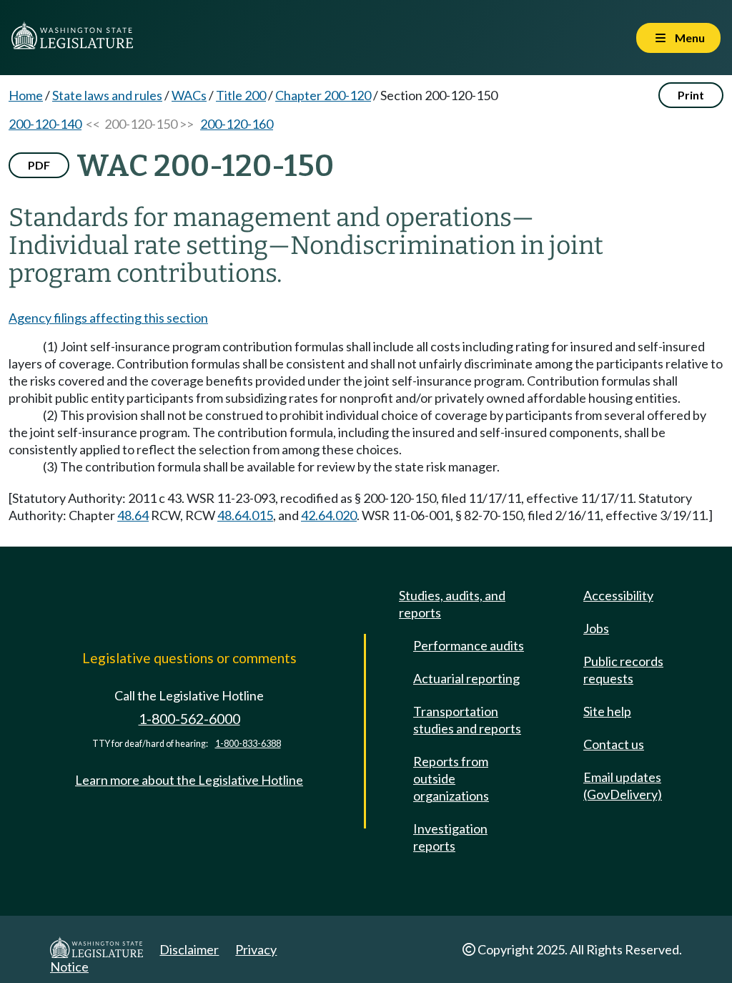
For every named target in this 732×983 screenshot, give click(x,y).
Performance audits (468, 645)
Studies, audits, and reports (452, 603)
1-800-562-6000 (189, 718)
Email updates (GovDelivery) (622, 785)
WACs (189, 95)
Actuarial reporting (466, 678)
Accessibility (618, 595)
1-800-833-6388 (248, 743)
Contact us (613, 744)
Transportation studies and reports (467, 719)
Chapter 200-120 (323, 95)
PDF (39, 165)
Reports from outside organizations (451, 778)
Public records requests (623, 669)
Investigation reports (450, 837)
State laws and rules (107, 95)
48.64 (133, 515)
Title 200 (241, 95)
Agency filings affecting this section (108, 318)
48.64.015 (245, 515)
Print (691, 95)
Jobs (596, 628)
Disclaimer (189, 949)
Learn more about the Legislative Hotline (189, 780)
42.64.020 (329, 515)
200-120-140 (45, 124)
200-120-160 (236, 124)
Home (26, 95)
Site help (607, 711)
